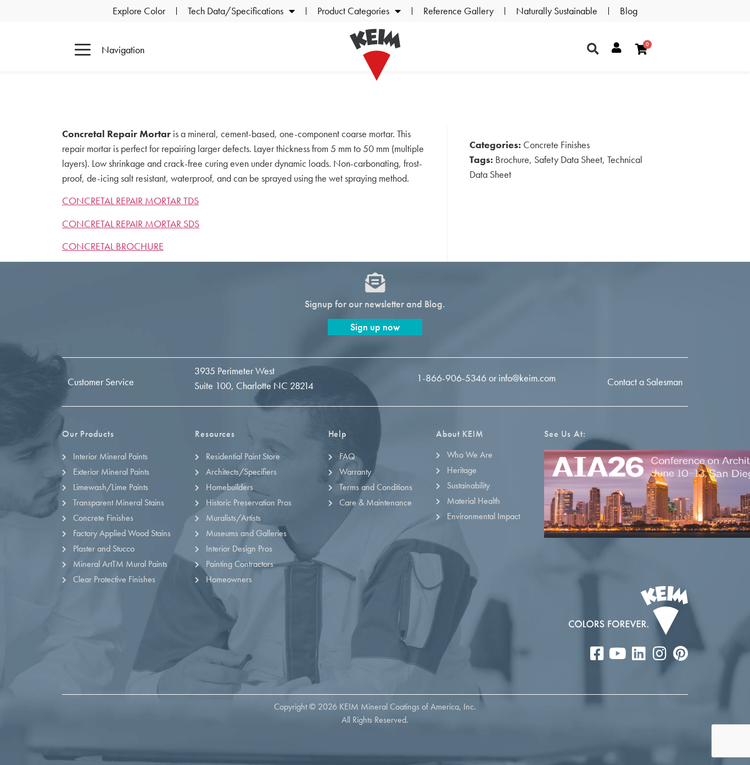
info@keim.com (527, 378)
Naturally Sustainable (556, 10)
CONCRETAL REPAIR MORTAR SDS (130, 223)
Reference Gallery (458, 10)
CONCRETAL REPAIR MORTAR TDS (130, 200)
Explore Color (139, 10)
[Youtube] (617, 653)
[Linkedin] (638, 653)
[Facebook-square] (597, 653)
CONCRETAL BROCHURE (113, 246)
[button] (593, 49)
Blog (628, 10)
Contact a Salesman (644, 381)
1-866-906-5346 (451, 378)
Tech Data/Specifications (235, 10)
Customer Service (101, 381)
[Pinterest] (680, 653)
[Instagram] (659, 653)
